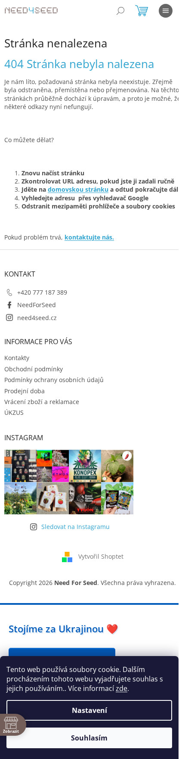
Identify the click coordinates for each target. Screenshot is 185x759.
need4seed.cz (37, 318)
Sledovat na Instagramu (75, 527)
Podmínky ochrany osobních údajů (54, 380)
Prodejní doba (24, 391)
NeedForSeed (36, 305)
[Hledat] (120, 10)
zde (121, 688)
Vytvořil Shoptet (100, 556)
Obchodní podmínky (33, 369)
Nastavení (89, 710)
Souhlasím (89, 738)
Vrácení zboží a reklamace (41, 402)
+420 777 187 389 (42, 292)
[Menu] (165, 10)
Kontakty (16, 358)
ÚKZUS (14, 412)
